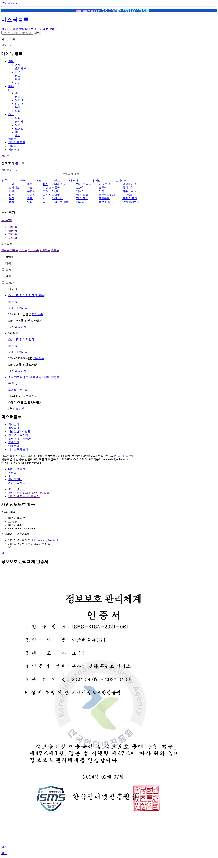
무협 (17, 125)
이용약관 (13, 428)
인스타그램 (15, 479)
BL (17, 132)
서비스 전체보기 (18, 449)
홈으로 (20, 163)
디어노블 (37, 314)
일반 (17, 135)
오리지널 (20, 68)
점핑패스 (13, 149)
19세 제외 (11, 289)
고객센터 (121, 180)
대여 (8, 263)
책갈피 (80, 191)
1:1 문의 (127, 194)
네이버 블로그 (16, 469)
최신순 (5, 250)
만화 (11, 86)
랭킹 (17, 82)
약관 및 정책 (129, 198)
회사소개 (13, 424)
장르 (17, 75)
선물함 (12, 146)
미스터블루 (15, 19)
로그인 (38, 28)
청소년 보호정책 (18, 435)
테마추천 (57, 198)
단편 (17, 72)
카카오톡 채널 (16, 482)
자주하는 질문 (130, 191)
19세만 (9, 282)
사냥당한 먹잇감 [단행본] (26, 295)
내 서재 (73, 180)
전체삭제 (6, 45)
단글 (34, 396)
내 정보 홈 (105, 184)
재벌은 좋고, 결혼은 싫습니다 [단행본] (34, 377)
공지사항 (127, 187)
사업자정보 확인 (125, 455)
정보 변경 (104, 201)
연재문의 (13, 445)
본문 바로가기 (9, 3)
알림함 (26, 28)
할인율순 (45, 250)
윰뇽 (14, 301)
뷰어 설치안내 (130, 201)
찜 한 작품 (82, 194)
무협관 (19, 100)
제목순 (14, 250)
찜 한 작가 (82, 198)
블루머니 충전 (9, 28)
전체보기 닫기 (9, 170)
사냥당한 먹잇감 (21, 339)
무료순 (55, 250)
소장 (8, 269)
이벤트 (12, 138)
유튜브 (12, 472)
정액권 (103, 191)
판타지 (19, 121)
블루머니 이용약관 (19, 438)
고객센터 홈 (129, 184)
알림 (8, 220)
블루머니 (104, 187)
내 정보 (96, 180)
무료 (17, 107)
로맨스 (19, 128)
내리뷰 (80, 201)
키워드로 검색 (60, 201)
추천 (17, 92)
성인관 (19, 103)
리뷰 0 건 (20, 326)
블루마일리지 (107, 194)
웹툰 (11, 61)
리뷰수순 (33, 250)
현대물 (23, 308)
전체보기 (6, 155)
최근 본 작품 (83, 184)
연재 (17, 64)
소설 (11, 114)
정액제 (9, 256)
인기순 (23, 250)
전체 (12, 227)
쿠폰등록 (104, 198)
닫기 (4, 553)
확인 (4, 853)
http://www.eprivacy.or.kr (45, 540)
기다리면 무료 (16, 142)
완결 (17, 79)
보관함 (80, 187)
